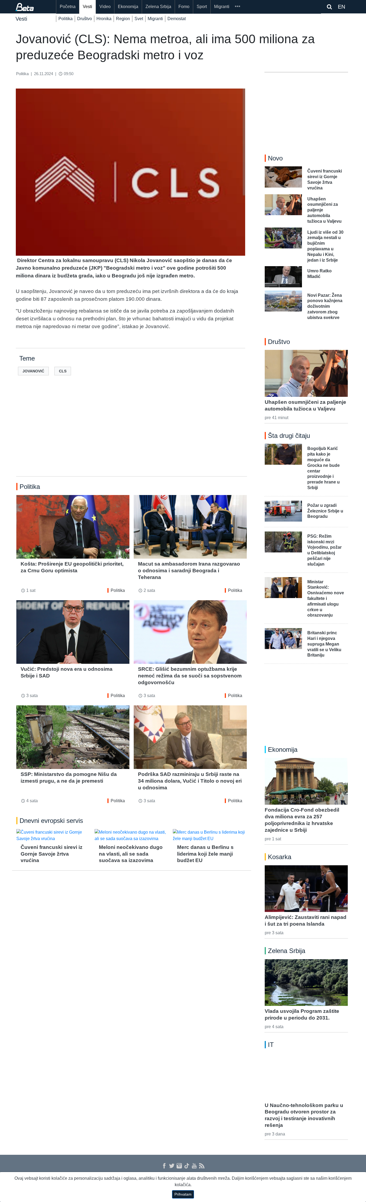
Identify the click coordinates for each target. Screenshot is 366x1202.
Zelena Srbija (158, 6)
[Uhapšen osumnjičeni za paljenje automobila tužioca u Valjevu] (306, 373)
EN (341, 7)
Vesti (87, 6)
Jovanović (33, 371)
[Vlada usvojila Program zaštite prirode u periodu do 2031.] (306, 982)
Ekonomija (128, 6)
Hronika (103, 18)
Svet (139, 18)
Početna (68, 6)
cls (62, 371)
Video (105, 6)
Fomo (183, 6)
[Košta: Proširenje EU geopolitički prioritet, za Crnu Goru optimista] (72, 527)
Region (123, 18)
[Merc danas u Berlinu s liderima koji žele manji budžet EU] (210, 835)
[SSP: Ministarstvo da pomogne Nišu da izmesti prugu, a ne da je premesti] (72, 737)
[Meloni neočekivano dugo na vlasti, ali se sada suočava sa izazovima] (132, 835)
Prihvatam (183, 1194)
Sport (202, 6)
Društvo (84, 18)
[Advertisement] (131, 434)
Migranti (221, 6)
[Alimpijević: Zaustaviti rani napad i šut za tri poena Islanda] (306, 888)
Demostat (176, 18)
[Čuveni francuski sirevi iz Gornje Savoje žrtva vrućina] (53, 835)
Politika (65, 18)
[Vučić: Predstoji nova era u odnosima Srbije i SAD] (72, 632)
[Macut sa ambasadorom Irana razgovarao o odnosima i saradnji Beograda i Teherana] (190, 527)
